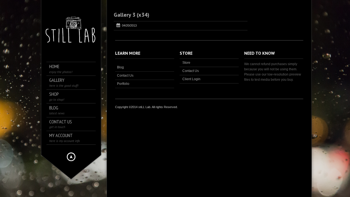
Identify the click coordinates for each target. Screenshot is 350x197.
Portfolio (123, 84)
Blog (120, 67)
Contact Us (125, 75)
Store (186, 63)
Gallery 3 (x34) (131, 14)
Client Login (191, 79)
